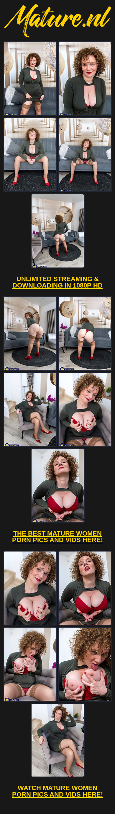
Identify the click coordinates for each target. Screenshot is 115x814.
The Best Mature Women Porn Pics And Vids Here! (57, 537)
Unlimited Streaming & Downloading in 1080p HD (57, 282)
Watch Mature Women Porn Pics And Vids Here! (57, 791)
